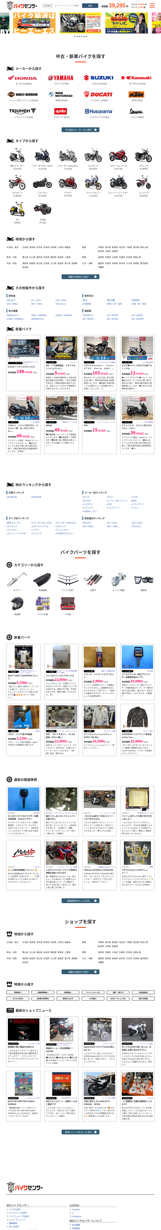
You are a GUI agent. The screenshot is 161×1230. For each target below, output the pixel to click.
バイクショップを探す (19, 1216)
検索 (90, 5)
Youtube (76, 1209)
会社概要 (76, 1224)
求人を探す (14, 1226)
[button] (74, 36)
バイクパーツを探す (18, 1212)
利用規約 (76, 1228)
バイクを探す (15, 1209)
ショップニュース (17, 1219)
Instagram (77, 1216)
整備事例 (13, 1223)
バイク (47, 5)
